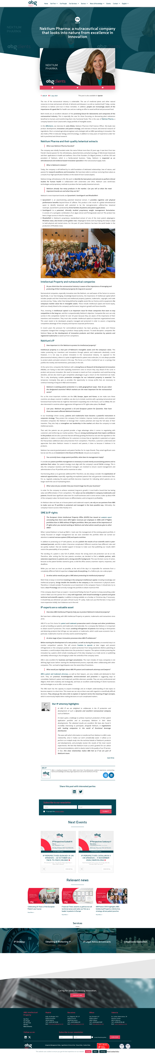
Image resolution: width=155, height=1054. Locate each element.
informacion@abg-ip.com (56, 1024)
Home (46, 3)
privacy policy (59, 811)
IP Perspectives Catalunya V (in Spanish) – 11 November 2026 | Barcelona (96, 857)
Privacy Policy (79, 1045)
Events (108, 3)
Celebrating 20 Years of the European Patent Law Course (41, 907)
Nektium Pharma (108, 119)
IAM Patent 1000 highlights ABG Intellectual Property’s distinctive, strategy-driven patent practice (108, 908)
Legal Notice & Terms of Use (68, 1045)
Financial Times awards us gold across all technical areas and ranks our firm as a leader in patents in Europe (77, 908)
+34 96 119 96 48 (119, 1022)
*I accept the (55, 811)
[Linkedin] (25, 1037)
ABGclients (49, 126)
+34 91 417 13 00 (53, 1022)
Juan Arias (110, 758)
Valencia (114, 1012)
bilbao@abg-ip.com (98, 1024)
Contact (115, 3)
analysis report (106, 517)
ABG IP (44, 768)
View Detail (69, 869)
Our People (63, 3)
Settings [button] (103, 1051)
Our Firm (53, 3)
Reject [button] (95, 1051)
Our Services (73, 3)
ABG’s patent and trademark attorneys (54, 674)
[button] (52, 88)
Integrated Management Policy (53, 1045)
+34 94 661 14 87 (97, 1022)
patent (63, 623)
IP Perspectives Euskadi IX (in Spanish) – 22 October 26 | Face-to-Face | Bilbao (58, 857)
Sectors (83, 3)
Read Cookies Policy (113, 1051)
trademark (73, 623)
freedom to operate (85, 645)
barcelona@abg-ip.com (77, 1024)
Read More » (31, 912)
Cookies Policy (86, 1045)
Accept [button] (88, 1051)
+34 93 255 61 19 (75, 1022)
